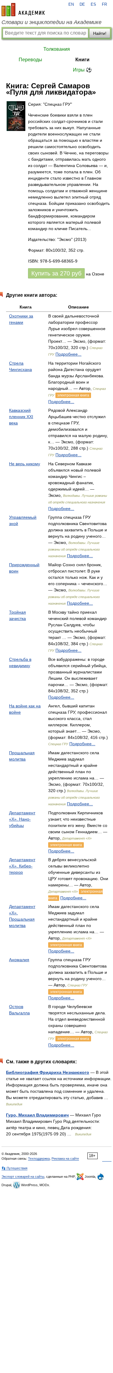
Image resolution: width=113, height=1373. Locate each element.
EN (71, 4)
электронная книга (73, 395)
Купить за (56, 273)
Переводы (30, 59)
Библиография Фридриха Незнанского (47, 1072)
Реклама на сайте (65, 1158)
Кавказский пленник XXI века (21, 416)
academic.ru (23, 9)
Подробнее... (68, 354)
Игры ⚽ (82, 69)
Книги (82, 59)
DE (82, 4)
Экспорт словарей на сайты (23, 1176)
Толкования (56, 49)
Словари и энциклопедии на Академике (52, 22)
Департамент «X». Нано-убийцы (22, 819)
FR (104, 4)
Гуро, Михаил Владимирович (37, 1115)
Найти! (99, 33)
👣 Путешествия (14, 1168)
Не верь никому (24, 463)
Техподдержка (39, 1158)
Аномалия (19, 959)
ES (93, 4)
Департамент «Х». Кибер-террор (22, 866)
